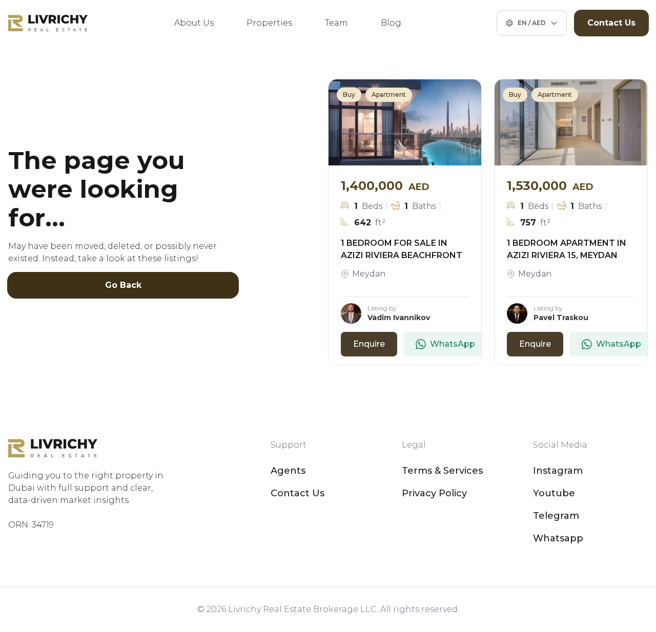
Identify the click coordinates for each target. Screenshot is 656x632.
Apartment (389, 94)
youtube (554, 493)
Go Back (123, 285)
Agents (288, 470)
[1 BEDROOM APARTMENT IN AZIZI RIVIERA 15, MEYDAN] (571, 122)
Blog (391, 23)
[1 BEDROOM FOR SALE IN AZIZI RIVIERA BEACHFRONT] (405, 122)
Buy (349, 94)
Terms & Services (442, 470)
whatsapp (558, 538)
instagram (558, 470)
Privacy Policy (434, 493)
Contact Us (611, 23)
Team (336, 23)
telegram (556, 515)
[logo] (48, 23)
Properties (269, 23)
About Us (194, 23)
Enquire (369, 344)
